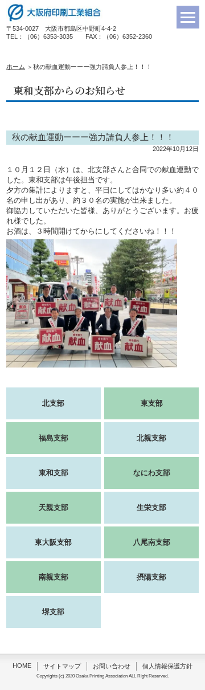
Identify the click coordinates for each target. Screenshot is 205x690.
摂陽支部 (151, 577)
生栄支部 (151, 507)
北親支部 (151, 438)
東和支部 (53, 472)
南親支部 (53, 577)
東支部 (152, 403)
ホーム (15, 66)
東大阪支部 (53, 542)
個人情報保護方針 (167, 666)
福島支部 (53, 438)
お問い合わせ (111, 666)
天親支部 (53, 507)
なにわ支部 (151, 472)
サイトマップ (62, 666)
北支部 (53, 403)
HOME (22, 665)
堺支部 (53, 611)
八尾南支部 (151, 542)
